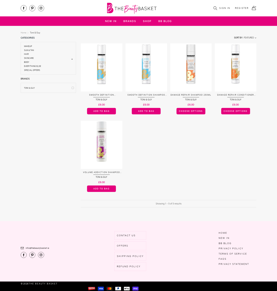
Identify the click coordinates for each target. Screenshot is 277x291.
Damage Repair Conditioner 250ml (235, 95)
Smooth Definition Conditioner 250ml (101, 95)
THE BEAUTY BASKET (43, 283)
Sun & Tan (29, 50)
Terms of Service (233, 253)
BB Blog (165, 21)
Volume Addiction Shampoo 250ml (101, 172)
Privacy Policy (231, 248)
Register (242, 8)
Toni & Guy (29, 88)
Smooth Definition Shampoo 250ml (146, 95)
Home (223, 232)
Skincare (29, 58)
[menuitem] (111, 21)
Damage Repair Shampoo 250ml (191, 95)
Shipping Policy (130, 256)
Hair (26, 54)
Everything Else (32, 66)
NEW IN (111, 21)
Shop (147, 21)
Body (26, 62)
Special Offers (32, 70)
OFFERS (122, 245)
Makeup (28, 46)
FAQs (223, 258)
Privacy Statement (234, 264)
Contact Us (126, 235)
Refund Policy (129, 266)
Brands (129, 21)
